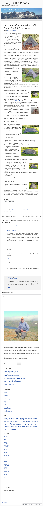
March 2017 (6, 459)
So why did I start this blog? (18, 19)
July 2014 (5, 474)
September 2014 (7, 473)
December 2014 (6, 470)
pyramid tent (27, 209)
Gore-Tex (19, 423)
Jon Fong (33, 423)
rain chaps (20, 426)
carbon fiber (33, 419)
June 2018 (6, 454)
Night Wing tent (28, 424)
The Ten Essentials (30, 428)
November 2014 (6, 471)
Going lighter (6, 395)
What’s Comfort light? (9, 19)
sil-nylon (31, 209)
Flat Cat (5, 423)
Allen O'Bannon (10, 418)
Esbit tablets (33, 421)
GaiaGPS (13, 423)
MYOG (12, 209)
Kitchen (5, 396)
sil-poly (34, 426)
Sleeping (5, 405)
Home (4, 19)
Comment (37, 305)
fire (37, 421)
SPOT (18, 428)
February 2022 (6, 437)
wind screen (13, 429)
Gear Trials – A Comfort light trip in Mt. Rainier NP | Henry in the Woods (20, 225)
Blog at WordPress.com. (6, 502)
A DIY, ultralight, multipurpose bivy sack (9, 216)
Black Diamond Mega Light (15, 419)
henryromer (14, 30)
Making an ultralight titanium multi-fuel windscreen (12, 381)
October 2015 (6, 465)
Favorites (5, 392)
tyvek (36, 209)
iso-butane (25, 423)
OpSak (5, 426)
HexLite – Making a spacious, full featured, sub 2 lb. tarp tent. (14, 378)
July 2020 (5, 442)
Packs (5, 401)
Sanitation (5, 402)
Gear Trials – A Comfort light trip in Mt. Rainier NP (31, 216)
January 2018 (6, 455)
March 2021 (6, 439)
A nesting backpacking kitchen (9, 384)
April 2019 (5, 449)
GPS (22, 423)
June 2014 (6, 476)
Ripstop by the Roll (7, 59)
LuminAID (11, 424)
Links (25, 19)
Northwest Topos (35, 424)
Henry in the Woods (15, 3)
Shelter (15, 209)
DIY (7, 421)
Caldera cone (24, 419)
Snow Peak (14, 428)
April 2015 (5, 468)
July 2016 (5, 461)
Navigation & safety (7, 399)
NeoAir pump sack (22, 424)
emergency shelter (22, 209)
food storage (9, 423)
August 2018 (6, 451)
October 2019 (6, 445)
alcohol (5, 418)
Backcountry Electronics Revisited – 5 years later (12, 382)
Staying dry (6, 407)
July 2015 (5, 467)
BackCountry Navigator (27, 418)
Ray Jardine (25, 426)
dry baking (10, 421)
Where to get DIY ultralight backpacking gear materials (13, 374)
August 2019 (6, 446)
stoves (21, 428)
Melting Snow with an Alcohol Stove (10, 372)
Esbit (29, 421)
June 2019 (6, 448)
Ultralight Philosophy (7, 408)
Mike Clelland (16, 424)
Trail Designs (6, 429)
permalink (9, 211)
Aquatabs (21, 418)
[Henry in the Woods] (21, 13)
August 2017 (6, 456)
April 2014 (5, 478)
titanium (36, 428)
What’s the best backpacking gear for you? (11, 375)
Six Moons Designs (18, 100)
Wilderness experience (8, 411)
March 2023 (6, 436)
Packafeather (8, 426)
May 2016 (5, 462)
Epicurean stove (24, 421)
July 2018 (5, 452)
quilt (17, 426)
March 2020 (6, 443)
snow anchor (8, 428)
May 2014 (5, 477)
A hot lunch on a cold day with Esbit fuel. (11, 371)
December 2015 (6, 464)
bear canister (33, 418)
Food (5, 393)
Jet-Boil (29, 423)
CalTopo (29, 419)
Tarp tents (34, 209)
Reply (8, 258)
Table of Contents (29, 19)
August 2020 (6, 440)
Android (14, 418)
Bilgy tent (8, 419)
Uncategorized (6, 410)
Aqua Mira (17, 418)
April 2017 (5, 458)
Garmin (16, 423)
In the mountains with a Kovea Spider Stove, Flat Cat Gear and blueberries (17, 385)
